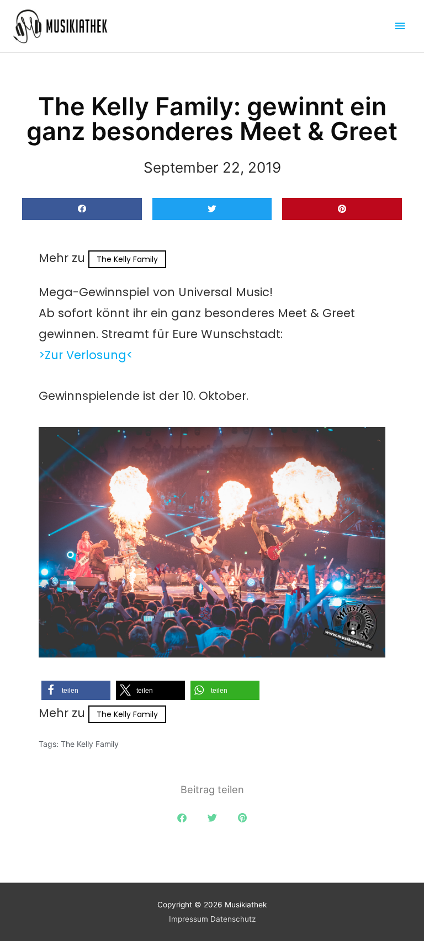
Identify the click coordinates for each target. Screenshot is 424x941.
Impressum (188, 919)
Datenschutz (233, 919)
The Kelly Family (127, 259)
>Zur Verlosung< (86, 355)
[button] (82, 209)
